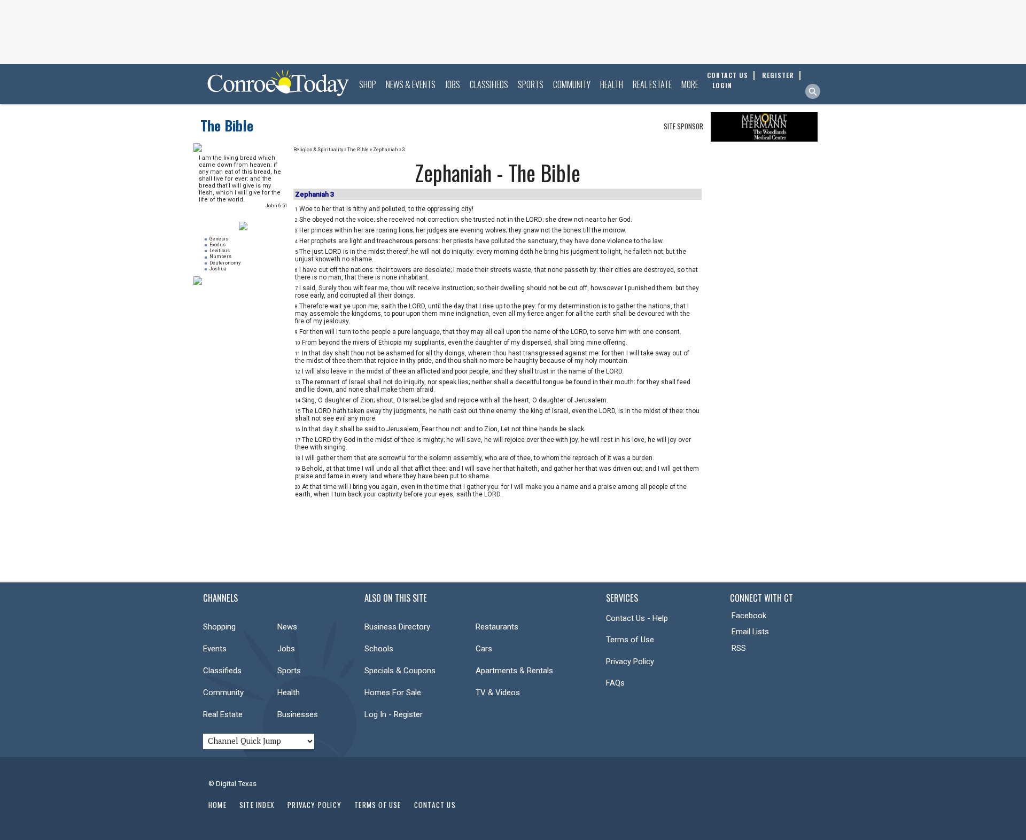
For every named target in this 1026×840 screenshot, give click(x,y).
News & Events (411, 84)
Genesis (218, 239)
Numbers (220, 256)
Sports (530, 84)
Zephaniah (385, 149)
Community (571, 84)
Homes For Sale (392, 692)
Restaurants (497, 627)
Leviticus (219, 250)
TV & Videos (498, 692)
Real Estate (652, 84)
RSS (739, 648)
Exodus (217, 244)
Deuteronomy (224, 263)
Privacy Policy (630, 661)
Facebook (749, 615)
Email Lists (750, 631)
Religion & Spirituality (318, 149)
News (287, 627)
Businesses (297, 714)
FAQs (615, 683)
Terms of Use (630, 639)
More (689, 84)
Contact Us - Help (637, 618)
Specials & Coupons (400, 670)
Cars (484, 649)
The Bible (226, 125)
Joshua (218, 268)
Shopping (219, 627)
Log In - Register (393, 714)
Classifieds (489, 84)
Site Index (257, 804)
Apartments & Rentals (514, 670)
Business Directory (397, 627)
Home (217, 804)
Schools (378, 649)
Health (611, 84)
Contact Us (435, 804)
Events (215, 649)
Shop (367, 84)
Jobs (452, 84)
